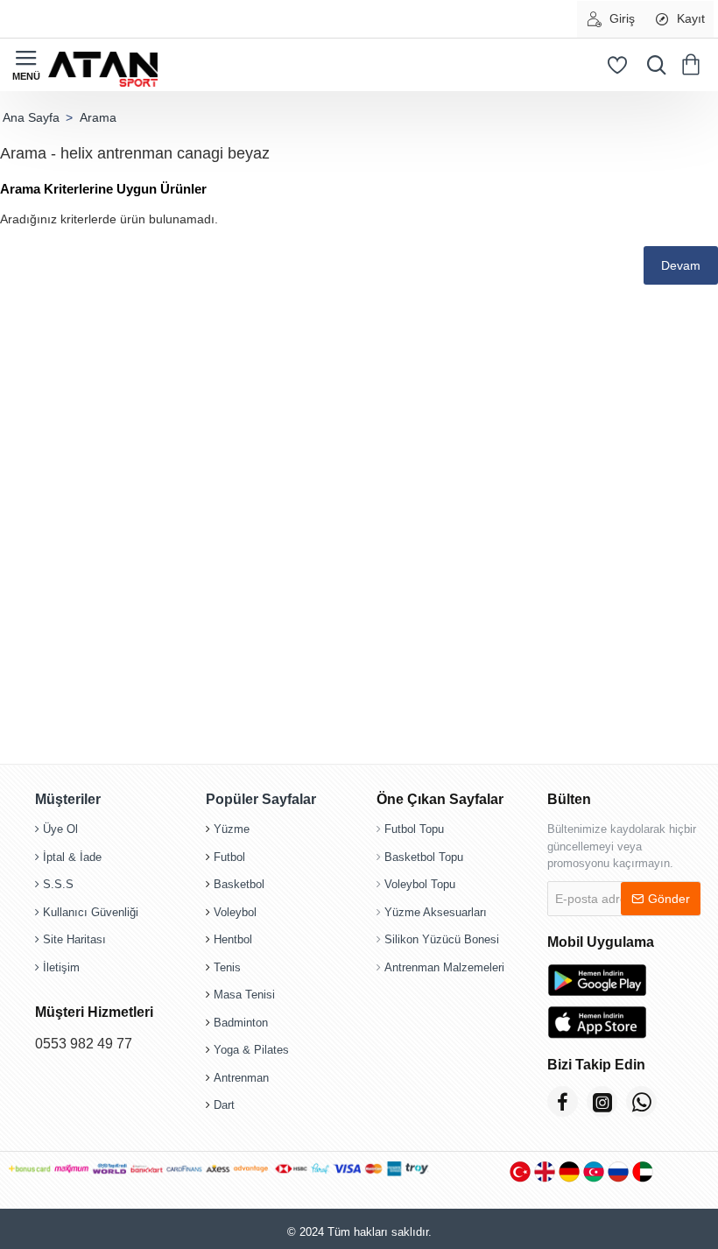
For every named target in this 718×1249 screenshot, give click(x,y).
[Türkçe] (520, 1171)
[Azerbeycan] (593, 1171)
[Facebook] (562, 1101)
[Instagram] (602, 1101)
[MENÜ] (26, 65)
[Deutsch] (569, 1171)
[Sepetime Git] (694, 65)
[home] (30, 117)
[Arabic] (642, 1171)
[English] (544, 1171)
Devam (680, 265)
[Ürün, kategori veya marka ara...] (652, 65)
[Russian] (618, 1171)
